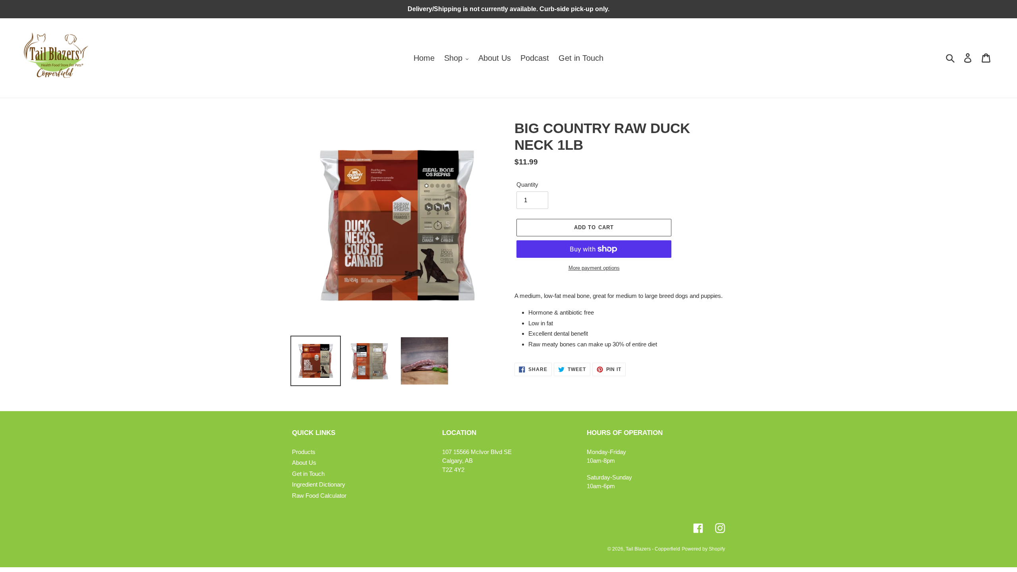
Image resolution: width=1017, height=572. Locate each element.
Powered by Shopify (703, 549)
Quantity (527, 184)
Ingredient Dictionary (318, 484)
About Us (304, 462)
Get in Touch (308, 473)
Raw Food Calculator (319, 495)
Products (303, 451)
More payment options (594, 268)
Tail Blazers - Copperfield (653, 549)
